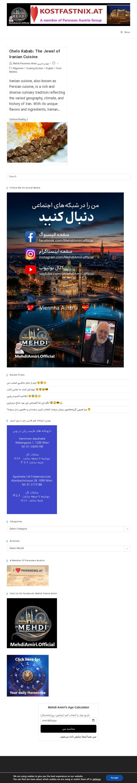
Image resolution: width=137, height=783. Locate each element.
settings (97, 779)
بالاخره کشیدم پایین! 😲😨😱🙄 (24, 396)
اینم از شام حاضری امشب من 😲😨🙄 (26, 383)
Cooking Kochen (34, 68)
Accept (114, 777)
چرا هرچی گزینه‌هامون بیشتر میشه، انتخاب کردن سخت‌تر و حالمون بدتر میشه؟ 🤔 (49, 410)
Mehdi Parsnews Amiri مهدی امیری (31, 64)
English (49, 68)
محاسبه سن (68, 728)
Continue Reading (18, 119)
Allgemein (18, 68)
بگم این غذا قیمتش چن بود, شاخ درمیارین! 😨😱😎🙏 (35, 403)
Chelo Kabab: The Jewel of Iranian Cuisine (34, 54)
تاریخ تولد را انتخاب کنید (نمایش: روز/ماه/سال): (65, 715)
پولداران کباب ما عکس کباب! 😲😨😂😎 (27, 390)
